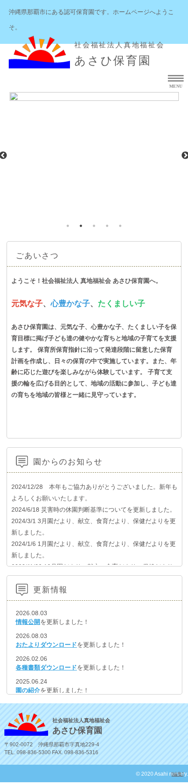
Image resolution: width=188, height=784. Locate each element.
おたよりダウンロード (46, 644)
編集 (177, 774)
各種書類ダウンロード (46, 667)
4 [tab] (107, 225)
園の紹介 (28, 690)
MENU (175, 86)
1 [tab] (67, 225)
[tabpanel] (94, 155)
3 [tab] (94, 225)
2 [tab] (81, 225)
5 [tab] (120, 225)
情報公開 (28, 621)
